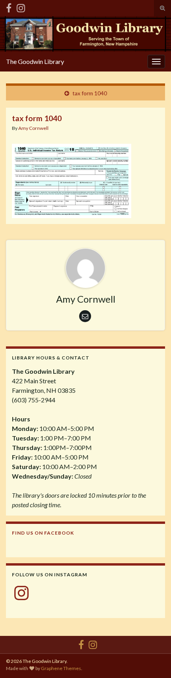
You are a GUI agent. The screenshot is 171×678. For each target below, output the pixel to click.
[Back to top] (153, 660)
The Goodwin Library (35, 61)
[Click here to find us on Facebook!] (9, 6)
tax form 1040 (89, 93)
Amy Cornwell (33, 128)
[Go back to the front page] (85, 34)
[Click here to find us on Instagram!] (21, 6)
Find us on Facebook (43, 533)
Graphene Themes (61, 668)
